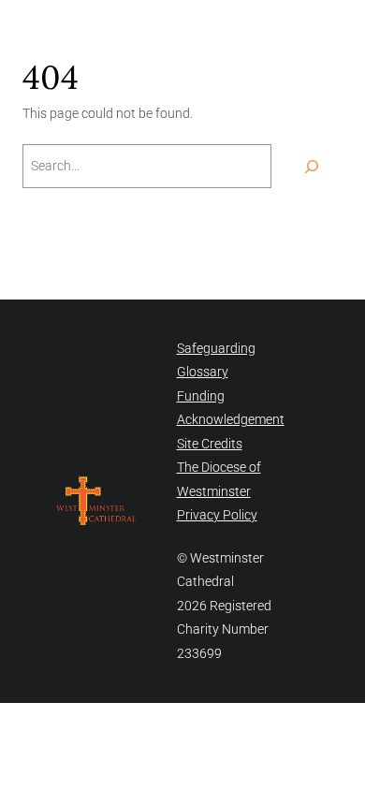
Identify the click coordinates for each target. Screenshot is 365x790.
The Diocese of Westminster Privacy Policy (219, 491)
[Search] (312, 166)
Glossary (202, 371)
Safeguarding (216, 348)
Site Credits (209, 443)
